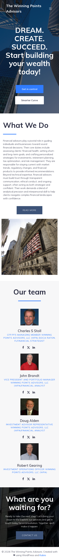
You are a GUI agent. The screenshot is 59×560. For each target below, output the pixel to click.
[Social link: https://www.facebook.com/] (24, 347)
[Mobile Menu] (50, 8)
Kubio (42, 555)
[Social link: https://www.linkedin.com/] (35, 347)
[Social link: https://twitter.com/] (29, 347)
